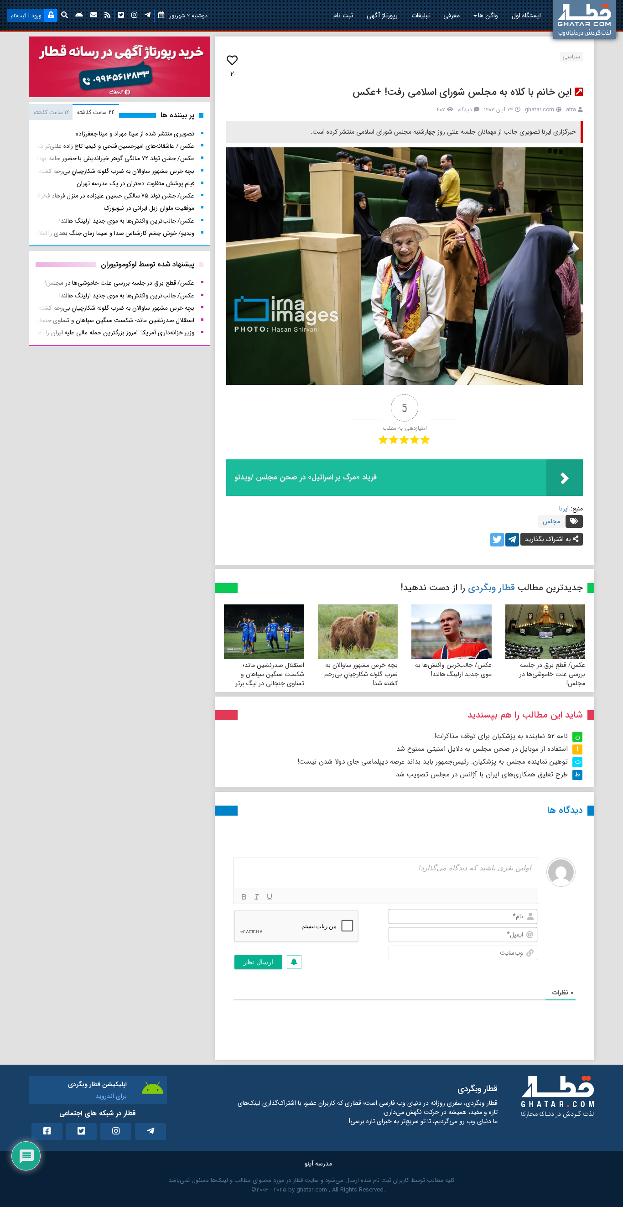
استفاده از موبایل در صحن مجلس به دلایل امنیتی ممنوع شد (482, 749)
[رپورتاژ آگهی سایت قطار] (119, 69)
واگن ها (488, 15)
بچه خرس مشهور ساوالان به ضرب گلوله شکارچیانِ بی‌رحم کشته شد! (361, 674)
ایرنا (564, 509)
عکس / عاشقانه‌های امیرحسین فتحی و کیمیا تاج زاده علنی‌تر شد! (114, 146)
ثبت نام (343, 15)
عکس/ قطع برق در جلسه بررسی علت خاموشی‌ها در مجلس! (552, 674)
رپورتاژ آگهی (382, 15)
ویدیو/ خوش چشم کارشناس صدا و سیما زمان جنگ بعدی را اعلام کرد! (109, 233)
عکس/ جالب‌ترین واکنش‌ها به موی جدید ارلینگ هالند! (453, 669)
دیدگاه (465, 109)
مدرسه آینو (318, 1164)
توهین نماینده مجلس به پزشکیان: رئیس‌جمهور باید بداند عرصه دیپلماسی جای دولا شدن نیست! (432, 761)
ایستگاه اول (526, 15)
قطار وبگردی (491, 588)
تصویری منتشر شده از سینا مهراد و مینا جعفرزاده (135, 134)
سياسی (571, 57)
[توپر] (244, 896)
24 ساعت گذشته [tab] (95, 112)
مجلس (551, 521)
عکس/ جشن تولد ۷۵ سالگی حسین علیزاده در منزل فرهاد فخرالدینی (109, 196)
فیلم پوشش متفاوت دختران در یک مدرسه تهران (135, 183)
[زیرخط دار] (269, 896)
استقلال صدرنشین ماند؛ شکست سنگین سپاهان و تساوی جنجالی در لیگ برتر (269, 674)
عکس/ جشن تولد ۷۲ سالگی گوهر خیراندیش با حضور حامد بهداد (114, 158)
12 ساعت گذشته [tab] (51, 112)
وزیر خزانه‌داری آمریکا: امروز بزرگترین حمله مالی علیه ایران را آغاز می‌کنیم (105, 333)
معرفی (451, 15)
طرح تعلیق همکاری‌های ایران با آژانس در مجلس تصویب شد (482, 774)
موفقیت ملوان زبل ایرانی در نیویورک (149, 208)
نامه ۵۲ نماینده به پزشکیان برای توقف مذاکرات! (501, 736)
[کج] (256, 896)
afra (571, 109)
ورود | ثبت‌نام (26, 15)
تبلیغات (420, 15)
